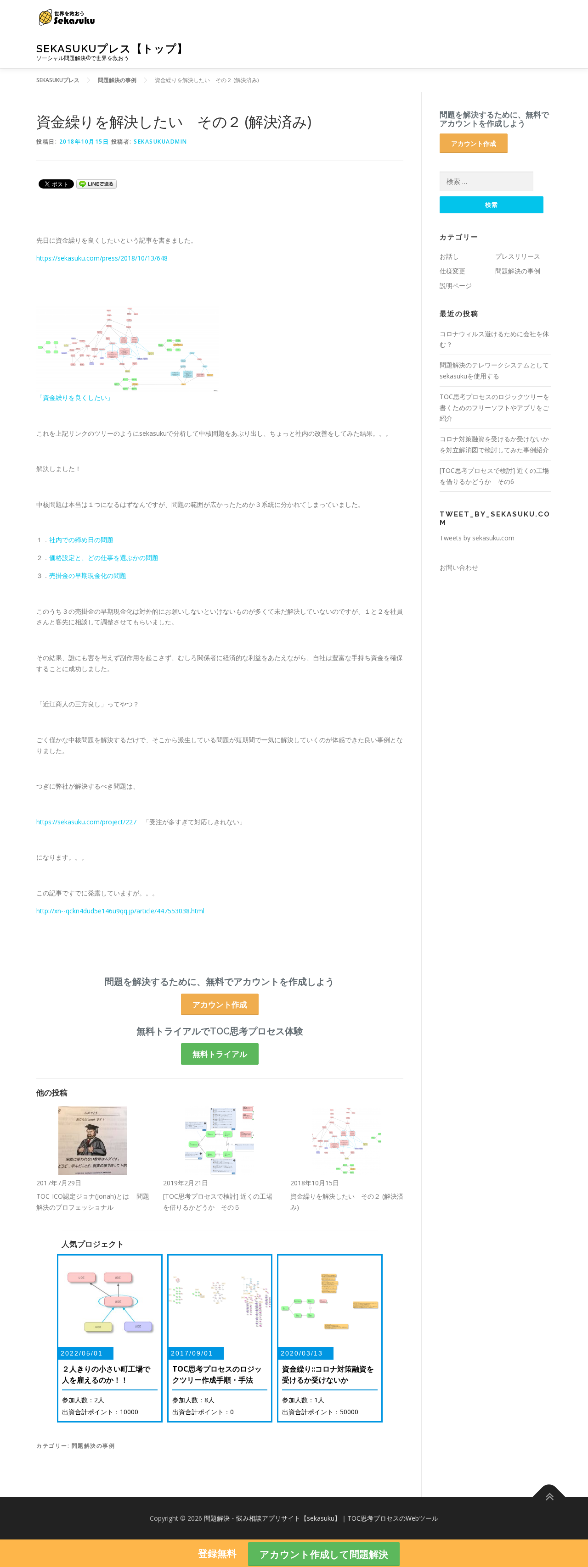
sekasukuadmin (160, 141)
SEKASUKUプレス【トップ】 (112, 48)
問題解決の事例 (93, 1446)
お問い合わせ (459, 567)
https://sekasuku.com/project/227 (86, 821)
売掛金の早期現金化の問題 (87, 575)
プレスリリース (517, 256)
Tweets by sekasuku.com (477, 537)
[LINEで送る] (96, 183)
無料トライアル (219, 1054)
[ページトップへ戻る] (549, 1496)
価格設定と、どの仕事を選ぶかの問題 (103, 557)
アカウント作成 (219, 1004)
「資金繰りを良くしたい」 (74, 397)
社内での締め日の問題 (81, 539)
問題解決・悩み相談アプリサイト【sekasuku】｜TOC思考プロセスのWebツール (321, 1518)
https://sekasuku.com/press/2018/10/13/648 (102, 258)
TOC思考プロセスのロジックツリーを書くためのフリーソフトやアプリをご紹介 (494, 407)
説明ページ (456, 285)
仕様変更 (452, 271)
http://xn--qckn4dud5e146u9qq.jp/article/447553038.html (120, 910)
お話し (449, 256)
